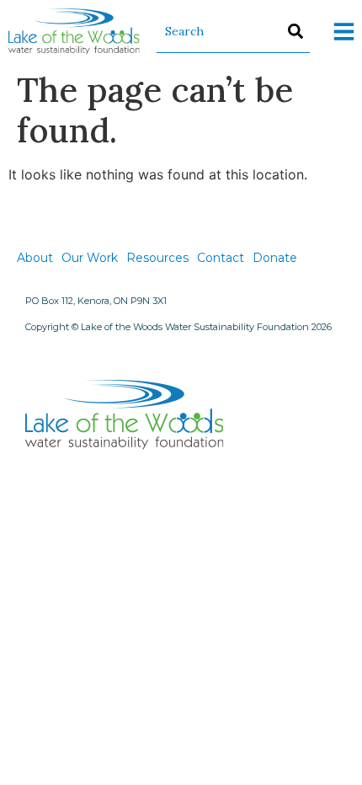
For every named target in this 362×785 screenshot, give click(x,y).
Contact (220, 257)
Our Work (89, 257)
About (35, 257)
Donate (275, 257)
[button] (344, 31)
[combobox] (233, 31)
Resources (157, 257)
